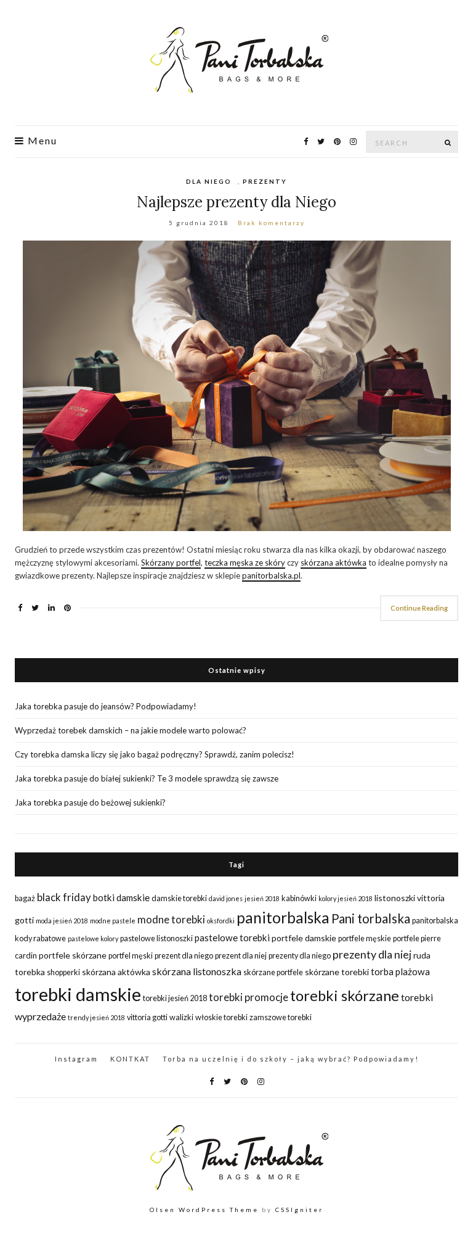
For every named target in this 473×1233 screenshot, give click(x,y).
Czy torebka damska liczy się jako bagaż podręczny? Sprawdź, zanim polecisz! (154, 754)
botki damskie (121, 897)
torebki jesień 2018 (175, 998)
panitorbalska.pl (271, 575)
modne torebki (171, 919)
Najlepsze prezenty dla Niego (236, 202)
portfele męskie (364, 938)
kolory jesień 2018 (345, 898)
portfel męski (130, 955)
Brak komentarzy (271, 222)
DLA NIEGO (209, 181)
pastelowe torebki (232, 937)
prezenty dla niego (300, 955)
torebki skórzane (344, 995)
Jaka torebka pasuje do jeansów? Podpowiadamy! (105, 706)
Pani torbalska (370, 918)
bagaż (25, 898)
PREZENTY (265, 181)
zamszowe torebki (280, 1017)
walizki (181, 1017)
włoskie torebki (221, 1017)
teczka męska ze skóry (244, 562)
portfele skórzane (73, 955)
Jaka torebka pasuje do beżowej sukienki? (90, 802)
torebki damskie (78, 994)
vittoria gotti (147, 1017)
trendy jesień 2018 (96, 1017)
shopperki (63, 972)
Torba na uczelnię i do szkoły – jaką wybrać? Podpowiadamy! (291, 1059)
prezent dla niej (241, 955)
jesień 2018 (262, 898)
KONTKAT (130, 1059)
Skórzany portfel (171, 562)
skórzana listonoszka (196, 971)
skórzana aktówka (333, 562)
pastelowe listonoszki (156, 938)
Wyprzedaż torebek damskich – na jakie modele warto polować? (130, 730)
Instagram (76, 1059)
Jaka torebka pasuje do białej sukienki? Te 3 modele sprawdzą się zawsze (146, 778)
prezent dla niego (184, 955)
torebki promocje (248, 997)
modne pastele (112, 921)
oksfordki (221, 921)
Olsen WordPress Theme (204, 1209)
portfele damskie (304, 938)
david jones (226, 898)
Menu (41, 141)
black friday (64, 897)
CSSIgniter (299, 1209)
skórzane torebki (337, 972)
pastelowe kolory (93, 938)
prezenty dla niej (372, 954)
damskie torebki (179, 898)
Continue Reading (419, 608)
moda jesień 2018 (62, 921)
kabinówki (299, 898)
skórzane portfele (273, 972)
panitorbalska (282, 917)
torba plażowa (400, 971)
